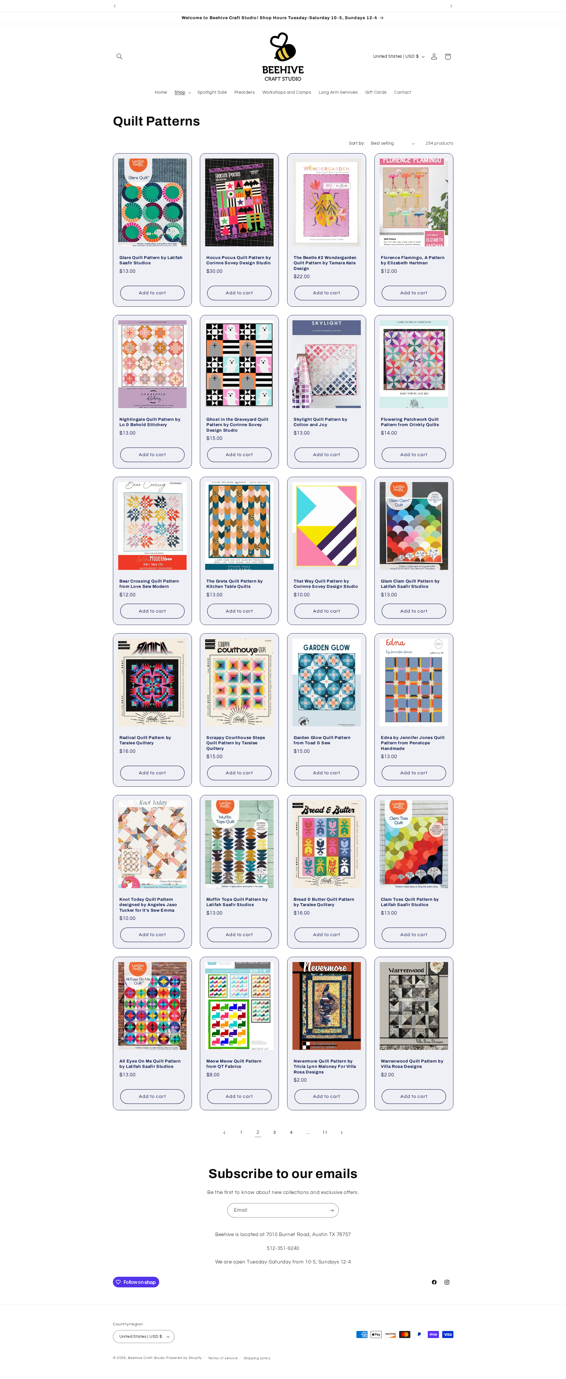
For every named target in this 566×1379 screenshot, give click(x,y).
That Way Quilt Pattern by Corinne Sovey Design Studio (326, 584)
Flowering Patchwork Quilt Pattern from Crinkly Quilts (410, 422)
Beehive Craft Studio (146, 1358)
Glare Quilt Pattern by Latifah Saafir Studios (151, 260)
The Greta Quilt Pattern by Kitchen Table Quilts (234, 584)
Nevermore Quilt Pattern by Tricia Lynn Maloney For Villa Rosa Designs (325, 1066)
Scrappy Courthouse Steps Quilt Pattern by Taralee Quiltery (235, 743)
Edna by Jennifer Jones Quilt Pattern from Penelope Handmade (413, 743)
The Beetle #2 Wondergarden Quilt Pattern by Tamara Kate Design (325, 263)
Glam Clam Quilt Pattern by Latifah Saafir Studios (410, 584)
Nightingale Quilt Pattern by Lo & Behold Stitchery (149, 422)
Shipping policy (257, 1358)
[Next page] (341, 1132)
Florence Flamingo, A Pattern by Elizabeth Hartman (413, 260)
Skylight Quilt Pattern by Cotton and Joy (321, 422)
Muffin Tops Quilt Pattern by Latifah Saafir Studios (237, 902)
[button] (119, 56)
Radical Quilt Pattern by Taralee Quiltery (145, 740)
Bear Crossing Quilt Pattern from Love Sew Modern (149, 584)
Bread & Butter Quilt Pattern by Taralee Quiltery (324, 902)
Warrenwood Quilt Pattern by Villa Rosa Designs (412, 1064)
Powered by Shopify (184, 1358)
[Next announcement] (451, 6)
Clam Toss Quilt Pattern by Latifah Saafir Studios (410, 902)
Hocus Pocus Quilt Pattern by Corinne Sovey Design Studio (238, 260)
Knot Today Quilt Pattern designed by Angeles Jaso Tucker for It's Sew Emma (148, 905)
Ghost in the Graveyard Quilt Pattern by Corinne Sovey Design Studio (237, 425)
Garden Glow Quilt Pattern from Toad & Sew (322, 740)
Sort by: (356, 143)
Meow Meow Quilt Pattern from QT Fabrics (233, 1064)
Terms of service (223, 1358)
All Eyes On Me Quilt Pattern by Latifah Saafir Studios (150, 1064)
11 (324, 1132)
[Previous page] (224, 1132)
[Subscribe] (331, 1210)
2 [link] (257, 1132)
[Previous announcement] (114, 6)
